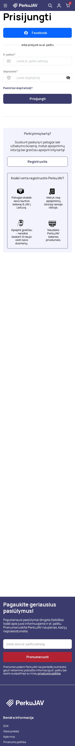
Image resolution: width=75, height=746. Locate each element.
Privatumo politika (14, 742)
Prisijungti (38, 99)
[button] (59, 6)
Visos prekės (11, 731)
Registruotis (37, 161)
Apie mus (9, 736)
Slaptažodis (10, 71)
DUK (6, 726)
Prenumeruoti (37, 657)
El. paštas (9, 54)
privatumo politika (49, 673)
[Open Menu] (5, 5)
